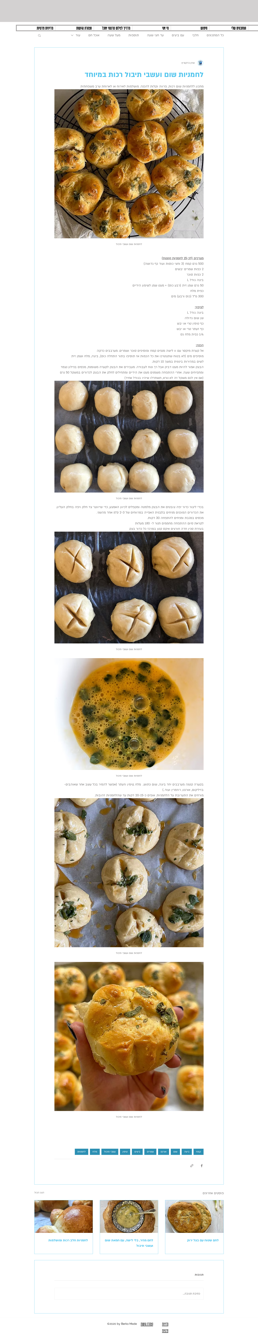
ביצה (186, 1151)
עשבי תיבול (110, 1151)
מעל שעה (113, 35)
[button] (39, 35)
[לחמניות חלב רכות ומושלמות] (63, 1216)
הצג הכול (39, 1192)
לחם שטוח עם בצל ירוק (203, 1240)
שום (175, 1151)
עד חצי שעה (155, 35)
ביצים (137, 1151)
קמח (198, 1151)
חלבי (195, 35)
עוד (78, 35)
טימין (125, 1151)
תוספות (133, 35)
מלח (95, 1151)
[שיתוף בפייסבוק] (202, 1166)
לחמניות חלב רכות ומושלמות (68, 1240)
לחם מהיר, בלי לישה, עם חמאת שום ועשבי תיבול (129, 1243)
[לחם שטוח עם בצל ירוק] (194, 1216)
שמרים (150, 1151)
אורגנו (163, 1151)
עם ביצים (178, 35)
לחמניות (81, 1151)
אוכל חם (93, 35)
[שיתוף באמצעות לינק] (192, 1166)
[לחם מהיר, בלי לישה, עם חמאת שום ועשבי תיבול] (129, 1216)
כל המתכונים (215, 35)
